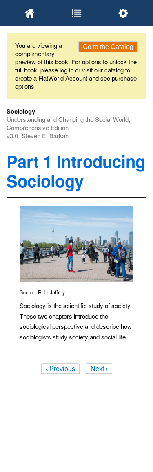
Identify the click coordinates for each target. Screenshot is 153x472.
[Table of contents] (76, 13)
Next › (99, 368)
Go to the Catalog (108, 46)
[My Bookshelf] (30, 13)
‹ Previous (60, 368)
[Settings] (123, 13)
